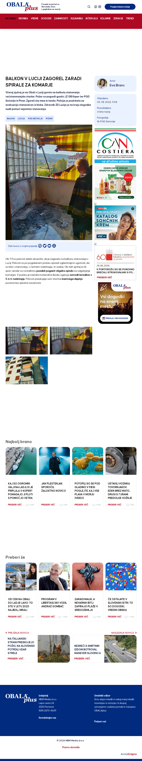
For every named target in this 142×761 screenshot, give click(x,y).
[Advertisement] (71, 51)
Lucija (21, 119)
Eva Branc (117, 85)
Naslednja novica (123, 633)
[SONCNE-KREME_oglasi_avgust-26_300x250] (115, 223)
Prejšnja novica (18, 633)
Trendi (130, 18)
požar (49, 119)
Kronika (23, 18)
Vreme (34, 18)
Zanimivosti (61, 18)
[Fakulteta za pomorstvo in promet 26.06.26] (115, 263)
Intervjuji (92, 18)
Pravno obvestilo (71, 747)
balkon (11, 119)
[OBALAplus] (34, 6)
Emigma (132, 754)
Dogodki (46, 18)
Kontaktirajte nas (47, 718)
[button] (95, 6)
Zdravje (118, 18)
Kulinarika (77, 18)
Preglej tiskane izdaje (120, 7)
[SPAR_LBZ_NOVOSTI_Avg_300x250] (115, 183)
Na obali (11, 18)
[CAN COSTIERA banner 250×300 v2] (115, 146)
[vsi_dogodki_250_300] (115, 303)
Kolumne (105, 18)
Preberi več (100, 722)
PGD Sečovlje (35, 119)
